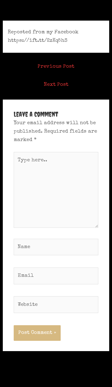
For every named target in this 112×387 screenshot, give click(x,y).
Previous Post (56, 66)
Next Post (56, 84)
